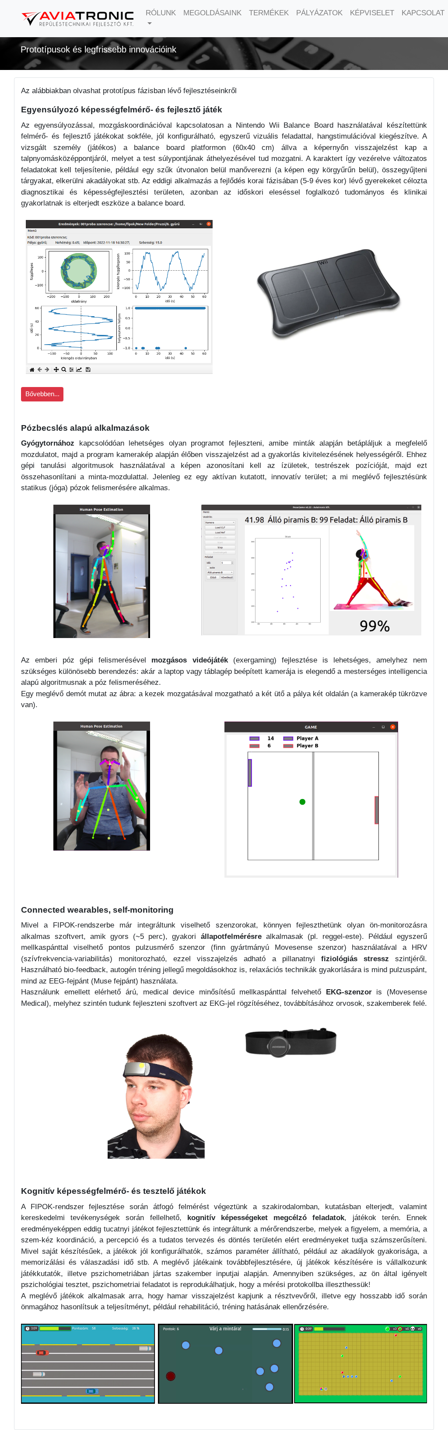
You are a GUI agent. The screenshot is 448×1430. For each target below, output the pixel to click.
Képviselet (372, 13)
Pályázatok (319, 13)
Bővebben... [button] (42, 394)
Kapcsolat (423, 13)
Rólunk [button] (161, 13)
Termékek (269, 13)
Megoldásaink (212, 13)
